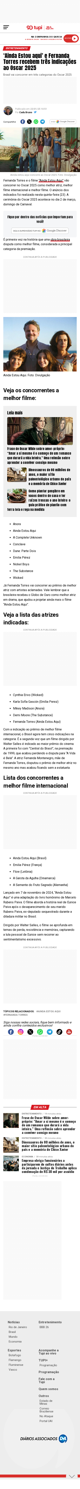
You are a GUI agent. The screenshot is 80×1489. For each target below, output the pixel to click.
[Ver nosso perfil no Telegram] (50, 1034)
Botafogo (15, 1355)
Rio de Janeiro (18, 1327)
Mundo (13, 1336)
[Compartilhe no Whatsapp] (36, 123)
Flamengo (15, 1360)
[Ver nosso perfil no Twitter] (30, 1034)
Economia (15, 1341)
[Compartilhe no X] (29, 123)
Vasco (13, 1369)
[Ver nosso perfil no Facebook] (11, 1034)
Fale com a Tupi (47, 1380)
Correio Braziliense (46, 1410)
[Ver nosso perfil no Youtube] (69, 1034)
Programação (48, 1365)
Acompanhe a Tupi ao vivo (49, 1351)
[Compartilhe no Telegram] (42, 123)
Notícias (14, 1322)
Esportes (14, 1350)
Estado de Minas (46, 1402)
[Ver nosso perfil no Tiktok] (59, 1034)
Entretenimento (50, 1322)
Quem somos (48, 1389)
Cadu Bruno (25, 112)
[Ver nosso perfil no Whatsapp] (40, 1034)
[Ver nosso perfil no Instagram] (20, 1034)
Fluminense (16, 1365)
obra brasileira (60, 239)
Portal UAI (46, 1421)
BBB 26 (44, 1327)
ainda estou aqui (49, 1011)
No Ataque (46, 1416)
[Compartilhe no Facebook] (22, 123)
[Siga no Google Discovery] (63, 123)
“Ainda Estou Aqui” (51, 180)
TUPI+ (43, 1360)
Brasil (12, 1332)
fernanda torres (16, 1015)
